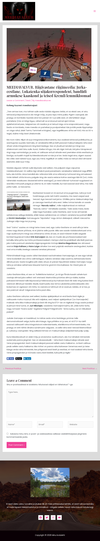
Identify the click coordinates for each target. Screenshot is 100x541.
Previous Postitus (12, 368)
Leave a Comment (15, 100)
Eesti (28, 100)
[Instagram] (53, 517)
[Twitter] (47, 517)
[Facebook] (40, 517)
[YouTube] (59, 517)
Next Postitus (89, 368)
